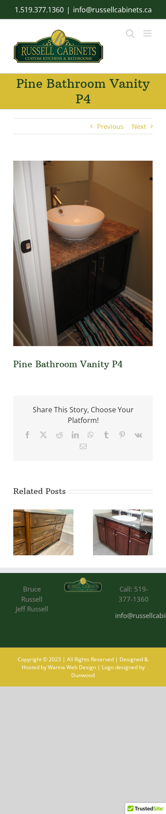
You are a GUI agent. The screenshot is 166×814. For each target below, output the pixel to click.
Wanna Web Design (72, 667)
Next (139, 126)
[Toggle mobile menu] (148, 33)
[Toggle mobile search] (130, 33)
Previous (110, 126)
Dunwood (83, 675)
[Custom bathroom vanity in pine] (43, 513)
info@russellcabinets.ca (112, 10)
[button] (20, 532)
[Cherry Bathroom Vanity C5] (123, 513)
